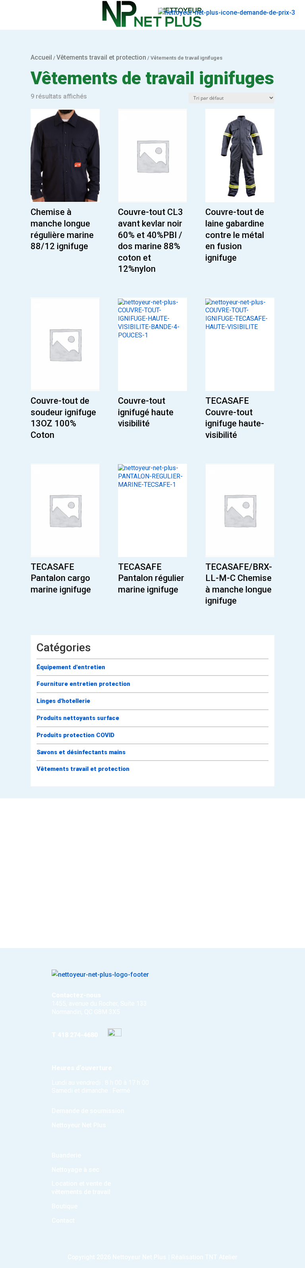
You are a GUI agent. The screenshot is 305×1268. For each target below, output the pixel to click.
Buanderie (66, 1155)
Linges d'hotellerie (63, 701)
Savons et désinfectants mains (81, 752)
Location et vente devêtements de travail (81, 1188)
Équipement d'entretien (71, 667)
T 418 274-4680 (75, 1035)
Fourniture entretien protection (83, 683)
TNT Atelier (221, 1257)
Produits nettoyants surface (78, 718)
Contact (63, 1220)
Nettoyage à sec (75, 1169)
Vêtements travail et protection (101, 57)
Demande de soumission (88, 1111)
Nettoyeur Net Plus (79, 1125)
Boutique (64, 1206)
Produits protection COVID (75, 735)
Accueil (41, 57)
